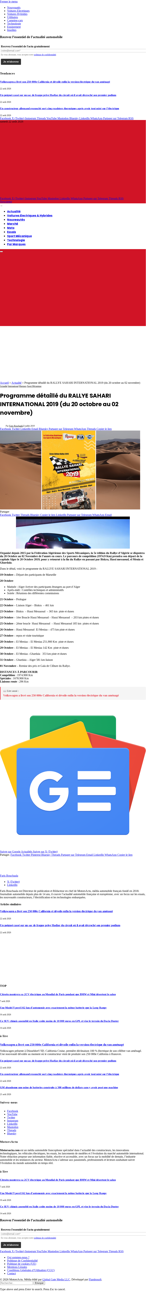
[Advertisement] (73, 354)
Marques (22, 386)
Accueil (4, 382)
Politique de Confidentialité (22, 1260)
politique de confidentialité (45, 54)
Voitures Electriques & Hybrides (29, 215)
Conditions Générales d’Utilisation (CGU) (31, 1270)
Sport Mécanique (19, 236)
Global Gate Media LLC (56, 1279)
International (13, 386)
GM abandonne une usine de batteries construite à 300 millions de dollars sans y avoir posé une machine (59, 1087)
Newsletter (6, 201)
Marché (12, 224)
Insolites (11, 30)
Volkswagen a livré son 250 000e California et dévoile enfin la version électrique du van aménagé (55, 81)
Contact (11, 1273)
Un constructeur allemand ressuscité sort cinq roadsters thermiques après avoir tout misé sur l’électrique (59, 108)
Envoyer (39, 1283)
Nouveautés (13, 7)
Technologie (14, 23)
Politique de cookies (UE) (21, 1263)
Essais (11, 232)
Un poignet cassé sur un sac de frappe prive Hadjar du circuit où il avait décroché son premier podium (58, 95)
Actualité (14, 211)
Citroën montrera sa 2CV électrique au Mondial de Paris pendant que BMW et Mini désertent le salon (58, 994)
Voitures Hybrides (17, 13)
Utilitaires (12, 17)
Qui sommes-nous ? (18, 1257)
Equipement (14, 26)
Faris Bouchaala (16, 426)
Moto (10, 228)
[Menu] (1, 205)
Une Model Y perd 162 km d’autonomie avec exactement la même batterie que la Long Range (53, 1007)
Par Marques (16, 244)
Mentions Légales (17, 1267)
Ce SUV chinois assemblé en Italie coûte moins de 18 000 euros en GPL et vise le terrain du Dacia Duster (59, 1021)
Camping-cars (15, 20)
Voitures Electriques (18, 10)
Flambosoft (95, 1279)
